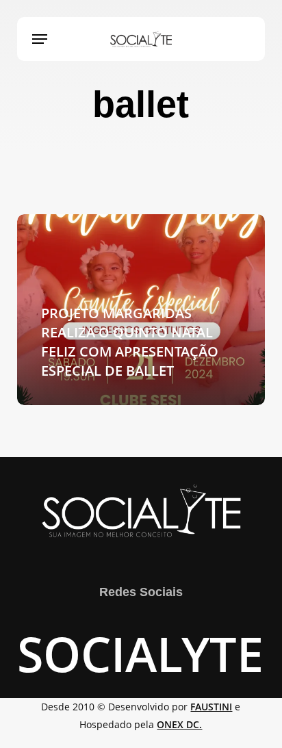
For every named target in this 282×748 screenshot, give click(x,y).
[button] (39, 39)
